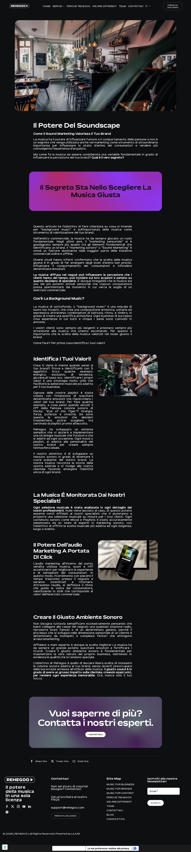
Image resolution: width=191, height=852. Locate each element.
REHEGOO (21, 833)
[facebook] (7, 806)
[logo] (19, 4)
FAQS (55, 799)
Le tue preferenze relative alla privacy (108, 848)
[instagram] (18, 806)
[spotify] (7, 812)
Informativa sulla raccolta (69, 848)
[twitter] (12, 806)
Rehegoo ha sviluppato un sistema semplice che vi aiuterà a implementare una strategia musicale (63, 432)
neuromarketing (47, 639)
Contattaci (73, 789)
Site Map (114, 778)
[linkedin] (29, 806)
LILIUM (75, 833)
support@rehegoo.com (67, 807)
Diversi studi (42, 259)
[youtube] (24, 806)
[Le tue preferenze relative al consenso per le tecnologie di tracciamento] (5, 847)
